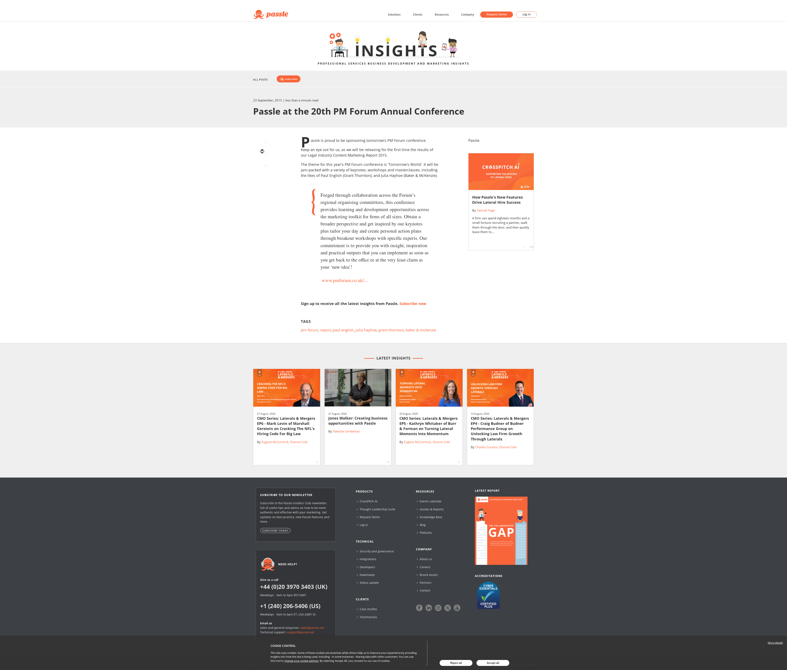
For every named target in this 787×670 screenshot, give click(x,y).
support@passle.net (300, 632)
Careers (424, 567)
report (325, 330)
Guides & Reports (431, 509)
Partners (425, 583)
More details (775, 643)
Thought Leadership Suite (377, 509)
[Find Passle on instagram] (438, 608)
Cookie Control (283, 646)
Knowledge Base (430, 517)
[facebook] (262, 187)
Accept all (493, 662)
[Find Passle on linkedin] (428, 608)
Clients (417, 14)
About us (425, 559)
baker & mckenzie (421, 330)
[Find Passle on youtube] (457, 608)
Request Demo (497, 14)
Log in (526, 14)
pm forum (309, 330)
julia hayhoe (366, 330)
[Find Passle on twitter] (447, 608)
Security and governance (376, 551)
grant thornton (391, 330)
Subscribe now (412, 303)
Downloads (367, 575)
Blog (422, 525)
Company (467, 14)
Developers (367, 567)
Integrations (367, 559)
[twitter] (262, 163)
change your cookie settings (301, 661)
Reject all (456, 662)
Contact (424, 590)
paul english (343, 330)
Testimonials (368, 617)
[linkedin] (262, 175)
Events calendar (430, 501)
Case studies (368, 609)
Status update (369, 583)
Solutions (394, 14)
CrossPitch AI (368, 501)
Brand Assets (428, 575)
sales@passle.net (312, 628)
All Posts (260, 79)
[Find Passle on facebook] (419, 608)
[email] (262, 152)
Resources (442, 14)
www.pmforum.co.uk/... (345, 280)
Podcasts (425, 533)
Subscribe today (275, 530)
